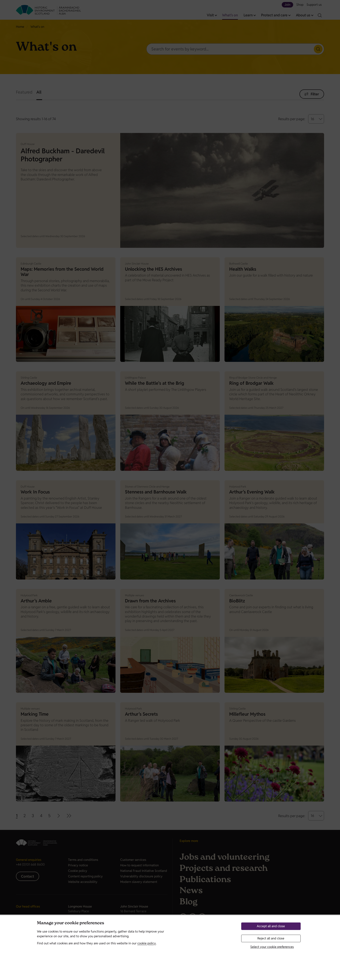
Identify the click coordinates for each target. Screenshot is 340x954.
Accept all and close (271, 926)
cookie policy (146, 943)
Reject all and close (270, 938)
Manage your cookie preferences (70, 923)
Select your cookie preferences (272, 947)
